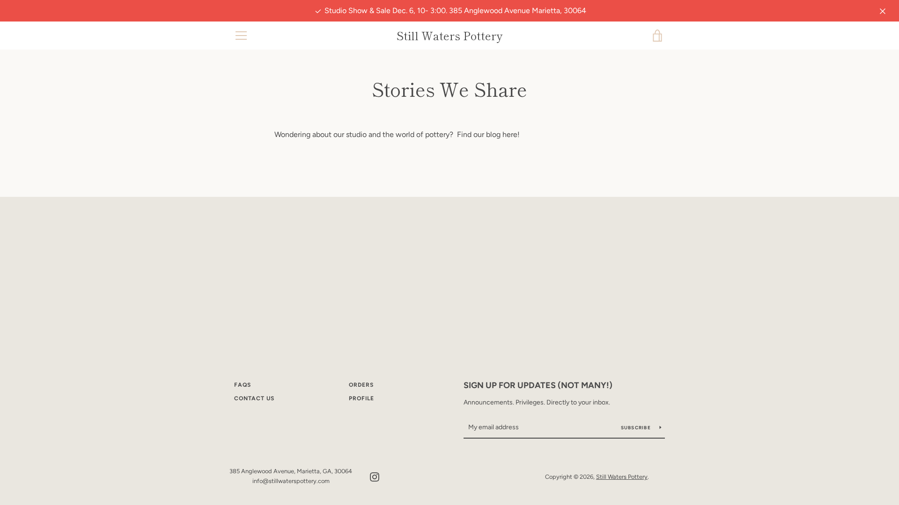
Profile (361, 398)
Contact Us (254, 398)
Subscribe (637, 428)
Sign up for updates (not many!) (538, 385)
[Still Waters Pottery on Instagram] (374, 476)
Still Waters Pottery (449, 36)
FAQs (242, 385)
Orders (361, 385)
